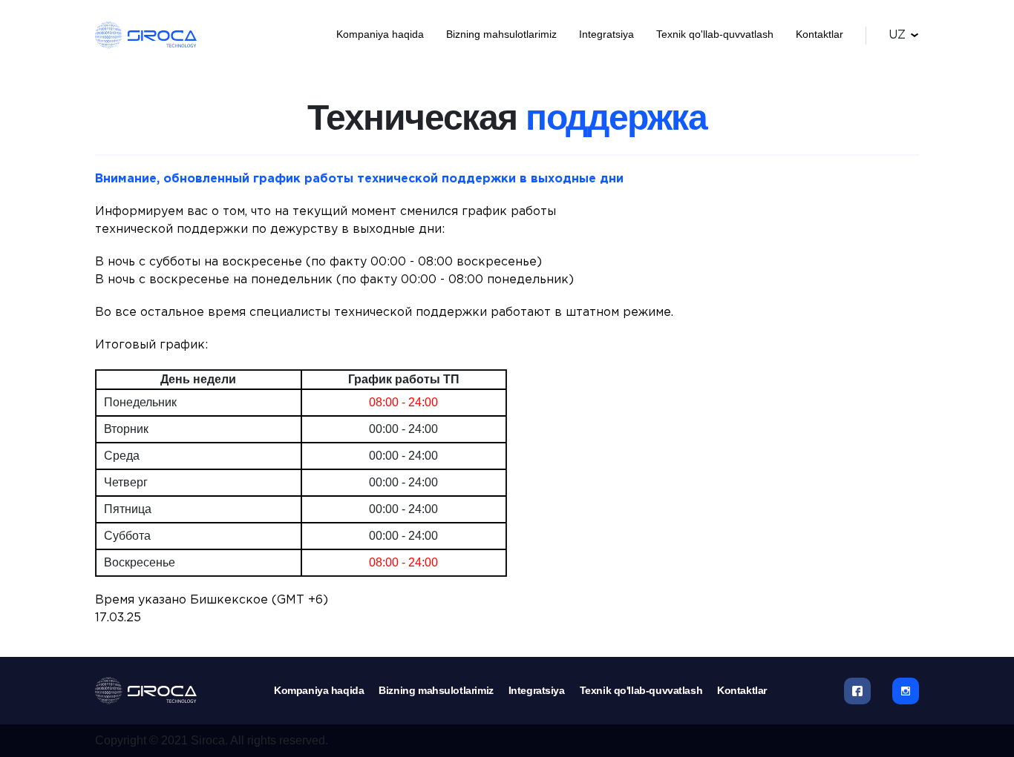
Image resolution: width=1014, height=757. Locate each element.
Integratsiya (606, 34)
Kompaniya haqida (380, 34)
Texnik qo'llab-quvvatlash (714, 34)
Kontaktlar (819, 34)
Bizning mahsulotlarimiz (501, 34)
